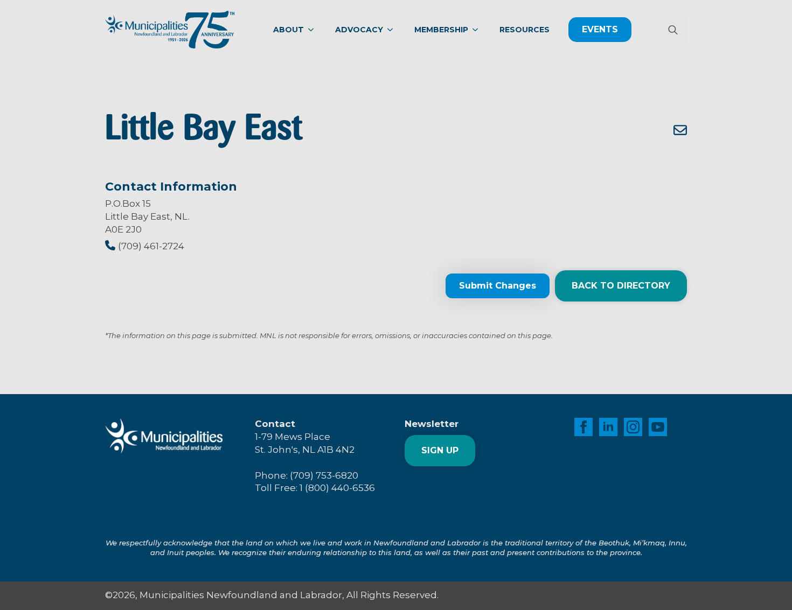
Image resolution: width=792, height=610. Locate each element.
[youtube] (658, 427)
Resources (524, 29)
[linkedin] (608, 427)
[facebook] (583, 427)
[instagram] (633, 427)
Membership (441, 29)
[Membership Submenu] (478, 29)
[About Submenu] (314, 29)
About (288, 29)
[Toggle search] (673, 30)
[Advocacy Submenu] (393, 29)
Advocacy (359, 29)
